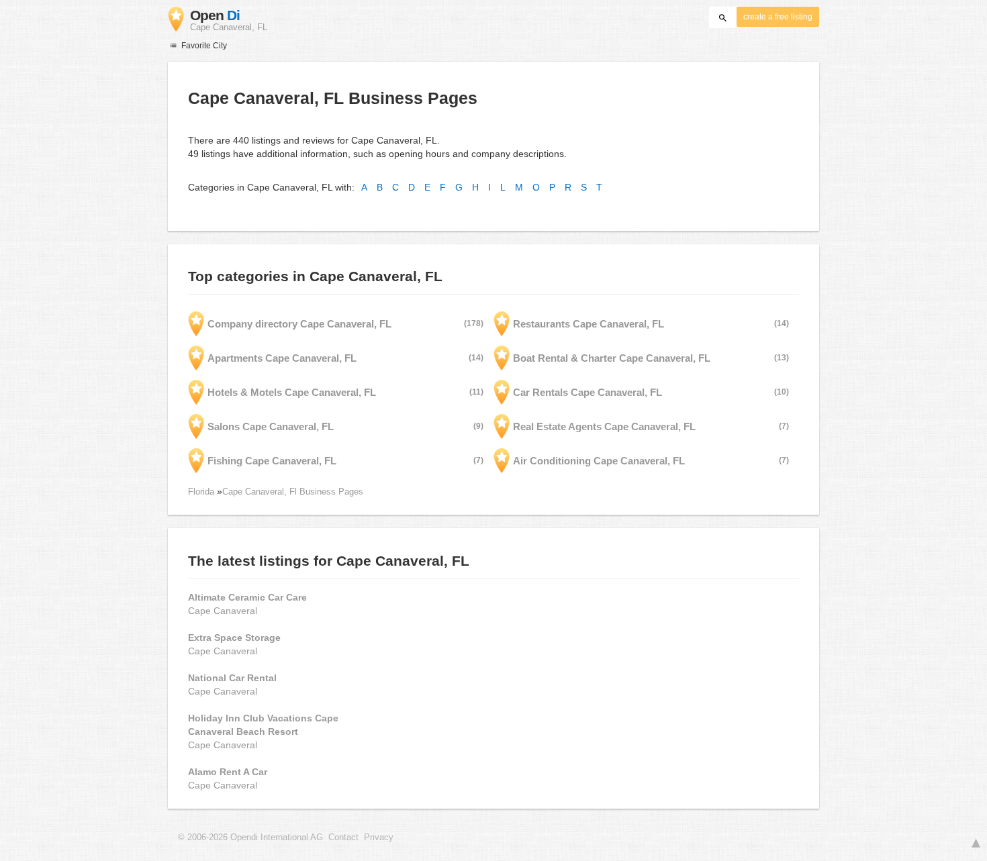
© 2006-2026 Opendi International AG (250, 837)
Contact (343, 837)
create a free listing (777, 16)
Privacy (378, 837)
